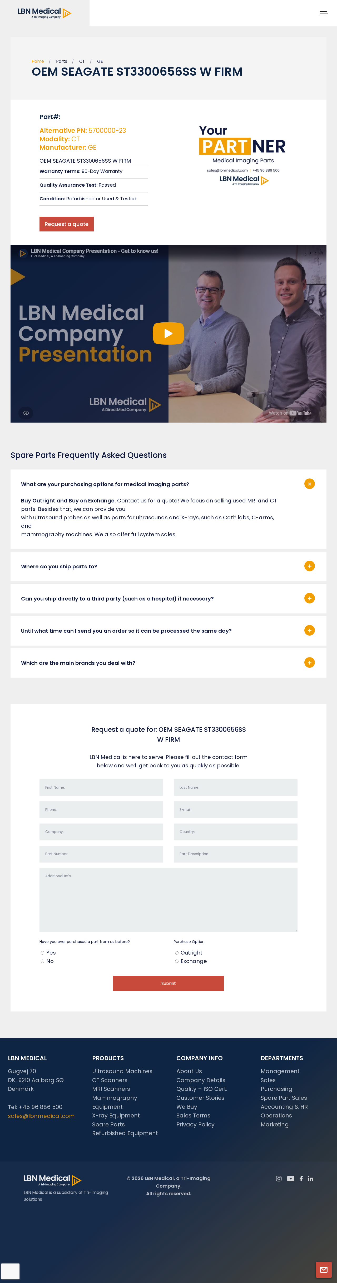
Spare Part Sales (284, 1098)
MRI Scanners (111, 1089)
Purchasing (277, 1089)
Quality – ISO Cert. (201, 1089)
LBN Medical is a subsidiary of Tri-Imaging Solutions (66, 1195)
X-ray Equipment (116, 1115)
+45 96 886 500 (40, 1107)
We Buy (186, 1107)
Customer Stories (200, 1098)
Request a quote (66, 224)
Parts (61, 61)
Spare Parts (108, 1124)
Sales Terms (193, 1115)
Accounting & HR (284, 1107)
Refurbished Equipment (125, 1133)
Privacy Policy (195, 1124)
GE (100, 61)
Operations (276, 1115)
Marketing (275, 1124)
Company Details (200, 1080)
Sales (268, 1080)
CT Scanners (109, 1080)
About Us (189, 1071)
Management (280, 1071)
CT (82, 61)
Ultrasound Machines (122, 1071)
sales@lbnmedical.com (41, 1116)
